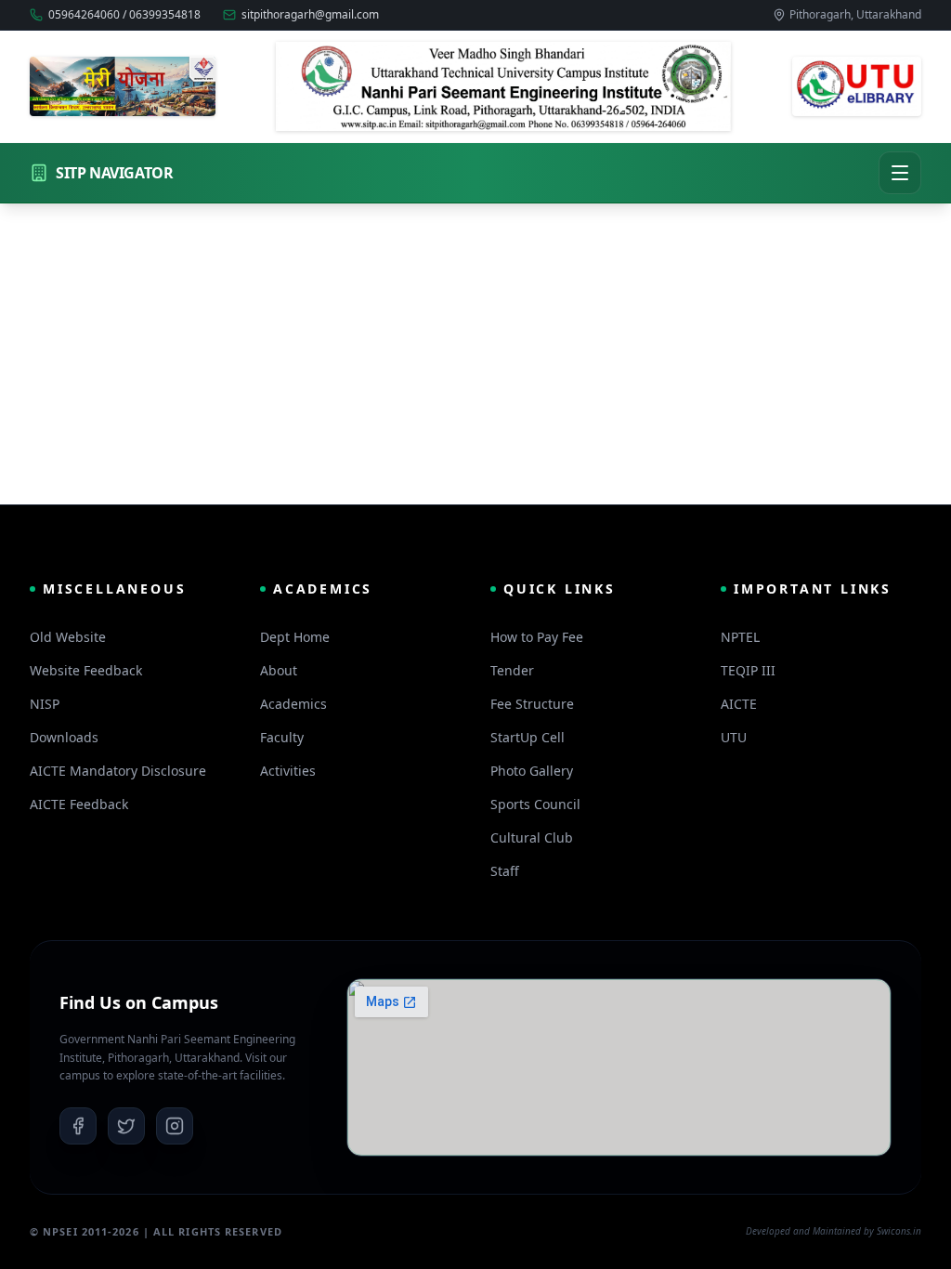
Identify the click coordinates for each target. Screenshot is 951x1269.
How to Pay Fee (536, 637)
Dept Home (295, 637)
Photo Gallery (531, 770)
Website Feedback (86, 670)
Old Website (68, 637)
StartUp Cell (527, 737)
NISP (44, 704)
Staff (504, 871)
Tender (512, 670)
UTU (734, 737)
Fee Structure (532, 704)
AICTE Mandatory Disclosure (118, 770)
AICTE (739, 704)
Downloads (64, 737)
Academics (293, 704)
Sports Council (535, 804)
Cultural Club (531, 837)
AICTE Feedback (79, 804)
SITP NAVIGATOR (114, 173)
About (278, 670)
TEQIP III (748, 670)
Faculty (282, 737)
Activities (288, 770)
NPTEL (740, 637)
